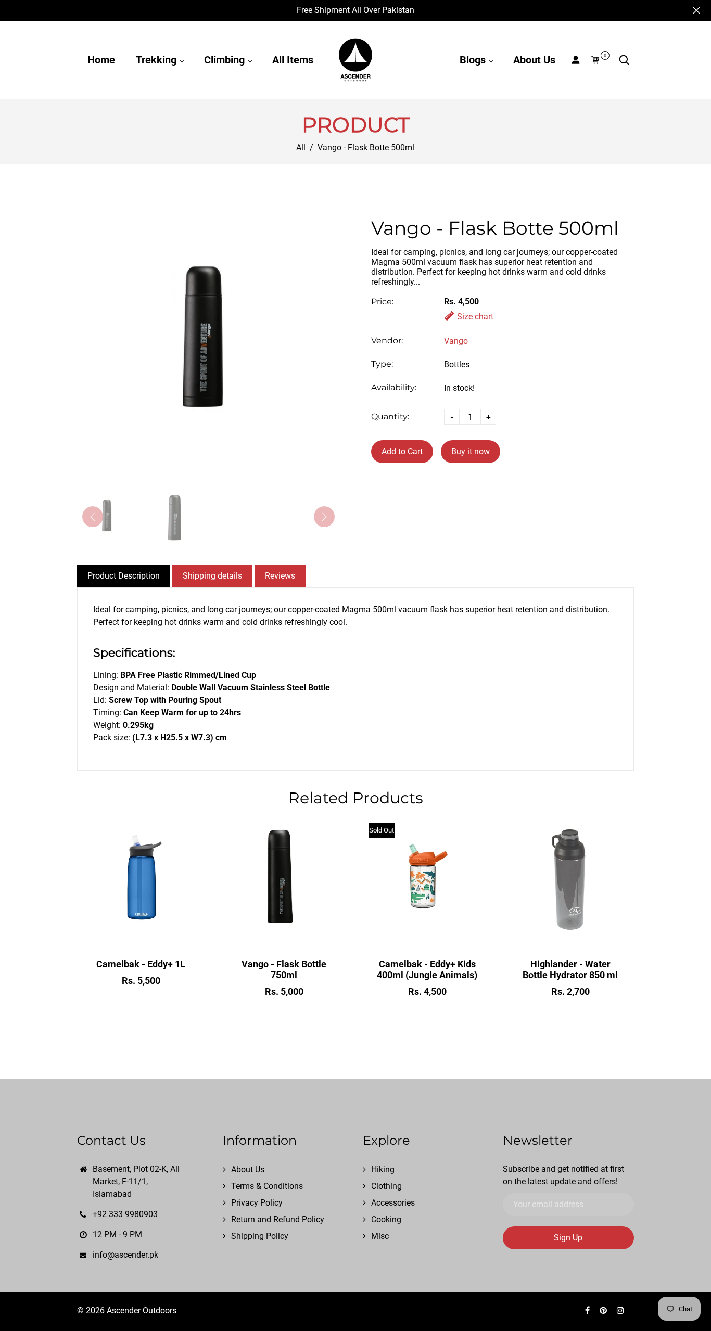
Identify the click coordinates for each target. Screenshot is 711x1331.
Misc (380, 1236)
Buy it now (470, 451)
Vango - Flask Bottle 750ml (284, 969)
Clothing (386, 1186)
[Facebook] (588, 1310)
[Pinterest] (604, 1310)
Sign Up (568, 1238)
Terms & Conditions (267, 1186)
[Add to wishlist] (141, 934)
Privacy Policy (257, 1203)
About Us (534, 60)
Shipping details (212, 576)
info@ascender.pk (125, 1255)
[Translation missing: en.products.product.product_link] (119, 934)
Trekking (157, 60)
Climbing (225, 60)
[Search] (624, 60)
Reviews (280, 576)
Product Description (123, 576)
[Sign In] (575, 60)
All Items (292, 60)
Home (101, 60)
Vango (456, 341)
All (301, 147)
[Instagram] (621, 1310)
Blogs (474, 60)
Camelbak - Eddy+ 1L (140, 963)
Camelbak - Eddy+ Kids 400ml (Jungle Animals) (427, 969)
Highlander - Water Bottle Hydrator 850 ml (570, 969)
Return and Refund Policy (277, 1219)
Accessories (393, 1203)
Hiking (383, 1169)
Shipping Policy (259, 1236)
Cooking (386, 1219)
